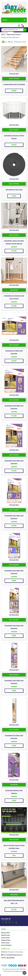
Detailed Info (14, 73)
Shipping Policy (5, 940)
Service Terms (5, 937)
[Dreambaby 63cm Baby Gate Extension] (14, 380)
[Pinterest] (9, 922)
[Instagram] (6, 922)
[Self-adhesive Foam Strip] (14, 164)
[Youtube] (16, 922)
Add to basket (14, 129)
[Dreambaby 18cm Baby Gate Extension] (14, 655)
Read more (14, 290)
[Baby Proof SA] (14, 9)
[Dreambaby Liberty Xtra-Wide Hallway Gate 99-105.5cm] (14, 216)
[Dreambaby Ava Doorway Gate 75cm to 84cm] (14, 271)
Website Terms (5, 935)
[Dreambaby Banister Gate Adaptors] (14, 765)
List (11, 41)
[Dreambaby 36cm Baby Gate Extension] (14, 545)
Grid (6, 41)
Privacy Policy (5, 942)
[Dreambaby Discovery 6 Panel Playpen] (14, 110)
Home (3, 34)
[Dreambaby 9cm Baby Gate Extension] (14, 710)
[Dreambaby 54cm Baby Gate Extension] (14, 435)
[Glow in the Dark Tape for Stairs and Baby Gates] (14, 820)
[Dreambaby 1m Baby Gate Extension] (14, 325)
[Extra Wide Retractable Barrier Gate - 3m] (14, 875)
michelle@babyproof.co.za (14, 955)
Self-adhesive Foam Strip (14, 189)
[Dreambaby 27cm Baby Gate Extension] (14, 600)
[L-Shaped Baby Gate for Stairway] (14, 59)
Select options (14, 78)
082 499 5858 (10, 957)
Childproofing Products (13, 34)
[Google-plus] (13, 922)
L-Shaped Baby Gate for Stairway (14, 84)
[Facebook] (3, 922)
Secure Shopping (6, 945)
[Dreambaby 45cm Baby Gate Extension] (14, 490)
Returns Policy (5, 932)
